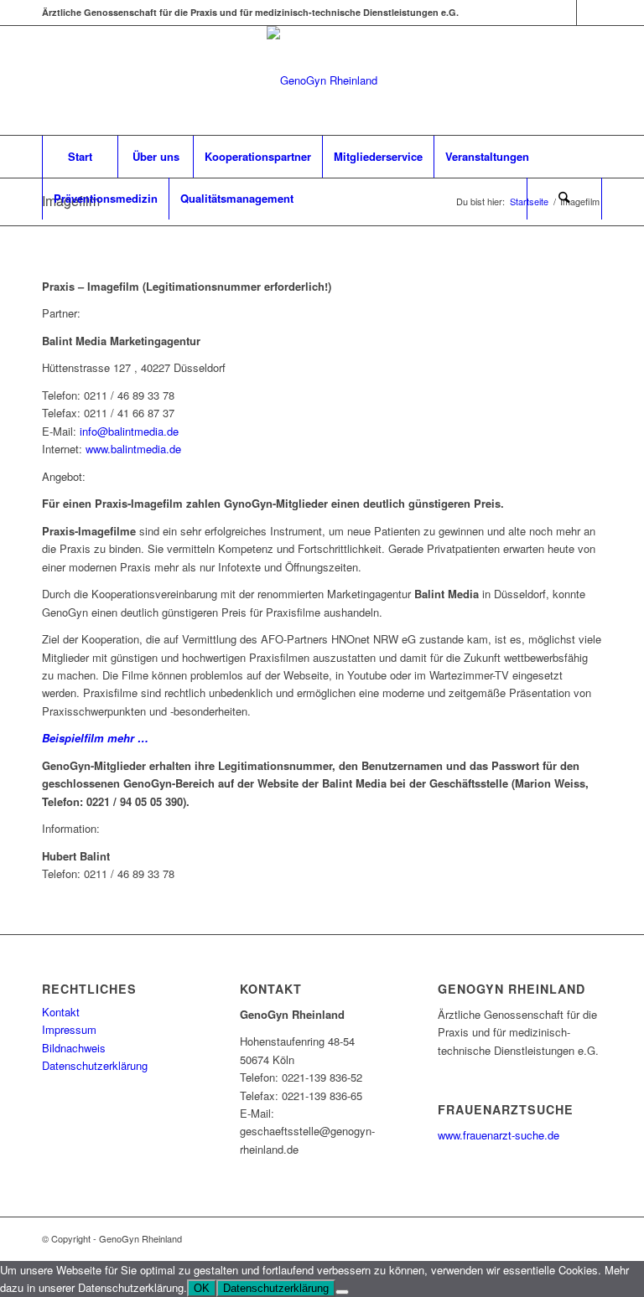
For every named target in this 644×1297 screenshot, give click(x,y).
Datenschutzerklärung (95, 1065)
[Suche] (564, 199)
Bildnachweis (74, 1048)
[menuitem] (79, 157)
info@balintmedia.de (129, 431)
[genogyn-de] (322, 80)
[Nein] (342, 1291)
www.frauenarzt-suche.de (498, 1135)
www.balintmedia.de (133, 449)
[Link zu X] (564, 12)
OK (202, 1288)
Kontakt (61, 1012)
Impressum (69, 1029)
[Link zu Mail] (589, 12)
